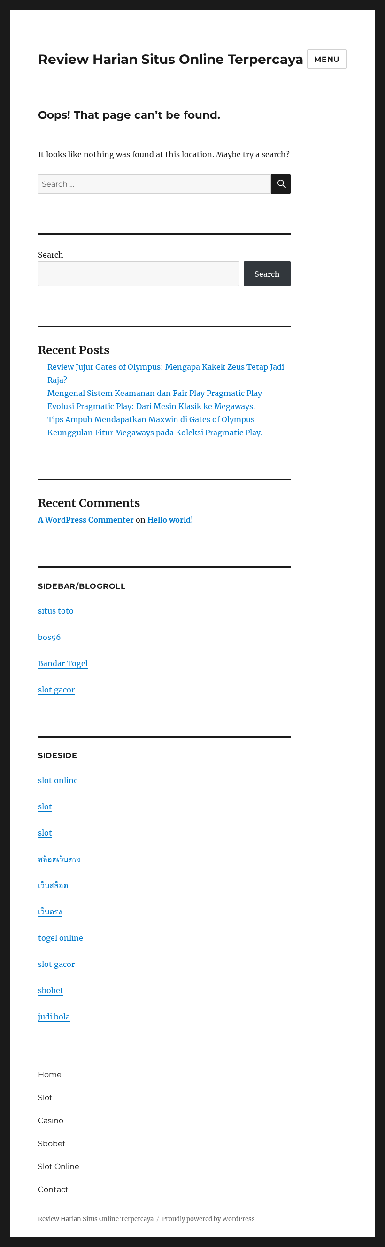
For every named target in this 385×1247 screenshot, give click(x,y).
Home (50, 1074)
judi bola (54, 1016)
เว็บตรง (50, 911)
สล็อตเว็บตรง (59, 859)
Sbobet (52, 1143)
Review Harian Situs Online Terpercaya (170, 59)
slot (45, 806)
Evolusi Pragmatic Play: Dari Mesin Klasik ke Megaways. (151, 406)
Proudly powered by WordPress (208, 1219)
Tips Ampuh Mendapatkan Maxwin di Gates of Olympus (150, 419)
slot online (58, 780)
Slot (45, 1097)
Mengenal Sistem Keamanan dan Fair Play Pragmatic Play (154, 393)
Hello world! (170, 520)
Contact (53, 1189)
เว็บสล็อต (53, 885)
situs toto (56, 611)
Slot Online (58, 1166)
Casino (50, 1120)
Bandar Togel (63, 663)
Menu (327, 59)
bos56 (49, 637)
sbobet (50, 990)
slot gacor (56, 689)
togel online (60, 938)
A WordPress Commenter (86, 520)
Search (50, 254)
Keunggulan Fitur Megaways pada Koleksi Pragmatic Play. (154, 432)
